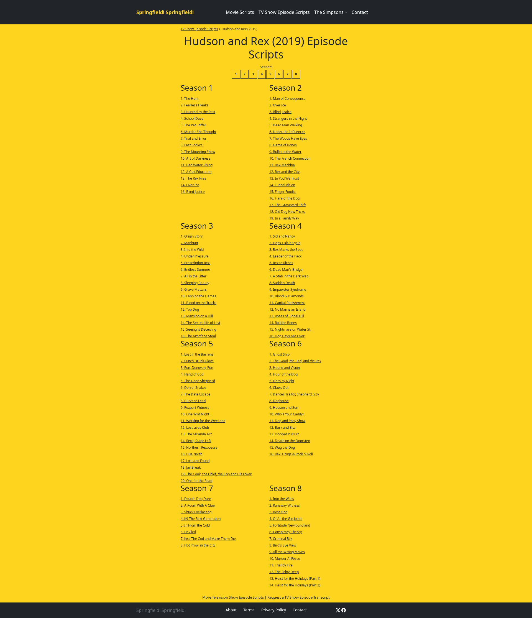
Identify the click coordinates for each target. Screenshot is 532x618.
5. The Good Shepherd (198, 381)
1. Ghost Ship (279, 354)
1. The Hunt (189, 98)
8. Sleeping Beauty (195, 282)
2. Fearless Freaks (194, 105)
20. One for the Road (196, 480)
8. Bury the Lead (193, 401)
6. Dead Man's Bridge (286, 269)
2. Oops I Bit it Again (284, 243)
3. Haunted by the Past (198, 111)
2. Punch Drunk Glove (197, 361)
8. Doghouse (279, 401)
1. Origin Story (192, 236)
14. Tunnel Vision (282, 185)
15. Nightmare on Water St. (290, 329)
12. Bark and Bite (282, 427)
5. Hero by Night (281, 381)
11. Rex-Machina (282, 165)
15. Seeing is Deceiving (198, 329)
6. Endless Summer (195, 269)
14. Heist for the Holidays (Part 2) (294, 585)
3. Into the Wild (192, 249)
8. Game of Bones (283, 145)
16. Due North (191, 454)
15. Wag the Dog (282, 447)
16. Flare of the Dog (284, 198)
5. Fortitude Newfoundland (289, 525)
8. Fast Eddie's (192, 145)
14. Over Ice (190, 185)
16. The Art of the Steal (198, 336)
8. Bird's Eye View (282, 545)
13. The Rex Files (193, 178)
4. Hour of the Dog (283, 374)
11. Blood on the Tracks (198, 302)
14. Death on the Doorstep (289, 440)
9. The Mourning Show (198, 151)
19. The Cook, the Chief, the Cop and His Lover (216, 474)
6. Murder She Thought (198, 131)
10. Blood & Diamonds (286, 296)
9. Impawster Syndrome (287, 289)
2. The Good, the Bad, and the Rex (295, 361)
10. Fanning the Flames (198, 296)
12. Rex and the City (284, 171)
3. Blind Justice (280, 111)
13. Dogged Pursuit (284, 434)
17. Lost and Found (195, 460)
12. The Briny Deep (284, 572)
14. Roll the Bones (283, 322)
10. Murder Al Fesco (284, 558)
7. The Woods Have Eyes (288, 138)
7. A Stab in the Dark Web (288, 276)
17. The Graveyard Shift (287, 205)
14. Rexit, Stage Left (196, 440)
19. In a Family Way (284, 218)
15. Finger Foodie (282, 191)
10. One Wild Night (195, 414)
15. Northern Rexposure (199, 447)
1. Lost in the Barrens (197, 354)
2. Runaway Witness (284, 505)
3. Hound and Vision (284, 367)
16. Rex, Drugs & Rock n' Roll (291, 454)
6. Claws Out (278, 387)
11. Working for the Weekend (203, 420)
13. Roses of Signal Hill (286, 316)
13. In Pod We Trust (284, 178)
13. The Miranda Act (196, 434)
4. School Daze (192, 118)
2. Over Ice (277, 105)
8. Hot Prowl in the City (198, 545)
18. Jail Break (191, 467)
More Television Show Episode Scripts (233, 597)
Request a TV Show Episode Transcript (298, 597)
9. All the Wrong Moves (287, 552)
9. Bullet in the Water (285, 151)
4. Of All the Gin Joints (285, 518)
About (231, 609)
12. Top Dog (190, 309)
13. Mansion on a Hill (197, 316)
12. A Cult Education (196, 171)
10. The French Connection (289, 158)
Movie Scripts (240, 12)
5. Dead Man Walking (285, 125)
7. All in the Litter (193, 276)
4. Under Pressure (195, 256)
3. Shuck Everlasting (196, 512)
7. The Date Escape (195, 394)
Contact (360, 12)
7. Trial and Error (193, 138)
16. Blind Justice (193, 191)
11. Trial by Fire (281, 565)
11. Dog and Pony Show (287, 420)
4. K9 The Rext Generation (201, 518)
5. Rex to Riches (281, 263)
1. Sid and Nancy (282, 236)
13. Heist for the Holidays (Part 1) (294, 578)
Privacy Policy (273, 609)
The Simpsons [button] (329, 12)
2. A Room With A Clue (198, 505)
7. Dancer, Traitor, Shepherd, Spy (294, 394)
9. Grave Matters (194, 289)
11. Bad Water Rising (197, 165)
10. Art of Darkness (195, 158)
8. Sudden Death (282, 282)
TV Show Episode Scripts (284, 12)
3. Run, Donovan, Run (197, 367)
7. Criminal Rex (280, 538)
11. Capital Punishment (287, 302)
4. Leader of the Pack (285, 256)
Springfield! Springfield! (165, 12)
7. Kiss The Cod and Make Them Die (208, 538)
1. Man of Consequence (287, 98)
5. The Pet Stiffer (193, 125)
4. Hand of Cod (192, 374)
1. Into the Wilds (281, 498)
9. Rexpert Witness (195, 407)
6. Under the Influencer (287, 131)
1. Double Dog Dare (196, 498)
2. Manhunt (189, 243)
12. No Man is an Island (287, 309)
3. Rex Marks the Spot (286, 249)
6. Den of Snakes (193, 387)
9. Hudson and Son (283, 407)
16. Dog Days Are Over (287, 336)
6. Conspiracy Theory (285, 532)
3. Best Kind (278, 512)
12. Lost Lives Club (195, 427)
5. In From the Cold (195, 525)
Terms (249, 609)
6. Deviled (188, 532)
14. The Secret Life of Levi (200, 322)
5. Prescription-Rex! (195, 263)
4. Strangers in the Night (288, 118)
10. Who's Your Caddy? (286, 414)
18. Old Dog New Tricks (287, 211)
